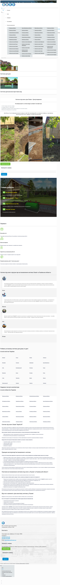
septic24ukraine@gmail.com (10, 540)
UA (0, 565)
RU (3, 10)
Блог (18, 2)
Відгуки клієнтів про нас (4, 2)
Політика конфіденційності (27, 2)
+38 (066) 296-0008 (52, 1)
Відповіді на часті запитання (13, 2)
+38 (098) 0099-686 (6, 537)
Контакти (21, 2)
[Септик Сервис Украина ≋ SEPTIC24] (8, 6)
